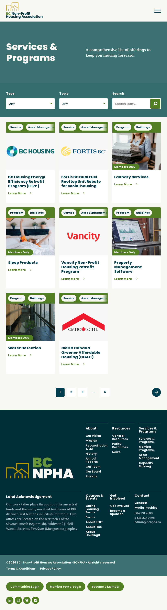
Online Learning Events (92, 509)
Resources (121, 428)
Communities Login (24, 587)
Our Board (93, 471)
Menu (155, 11)
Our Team (93, 467)
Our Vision (93, 436)
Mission (91, 441)
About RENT (94, 522)
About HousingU (93, 533)
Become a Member (106, 587)
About (91, 428)
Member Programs (146, 448)
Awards (91, 476)
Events (91, 517)
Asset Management (149, 456)
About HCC (94, 527)
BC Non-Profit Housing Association (24, 10)
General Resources (120, 437)
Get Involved (117, 496)
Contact (142, 495)
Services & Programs (148, 429)
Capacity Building (146, 464)
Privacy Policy (50, 569)
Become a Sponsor (117, 512)
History (91, 454)
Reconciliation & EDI (97, 447)
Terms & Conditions (21, 569)
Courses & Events (94, 496)
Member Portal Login (65, 587)
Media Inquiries (148, 515)
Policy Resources (120, 445)
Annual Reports (92, 460)
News (116, 452)
